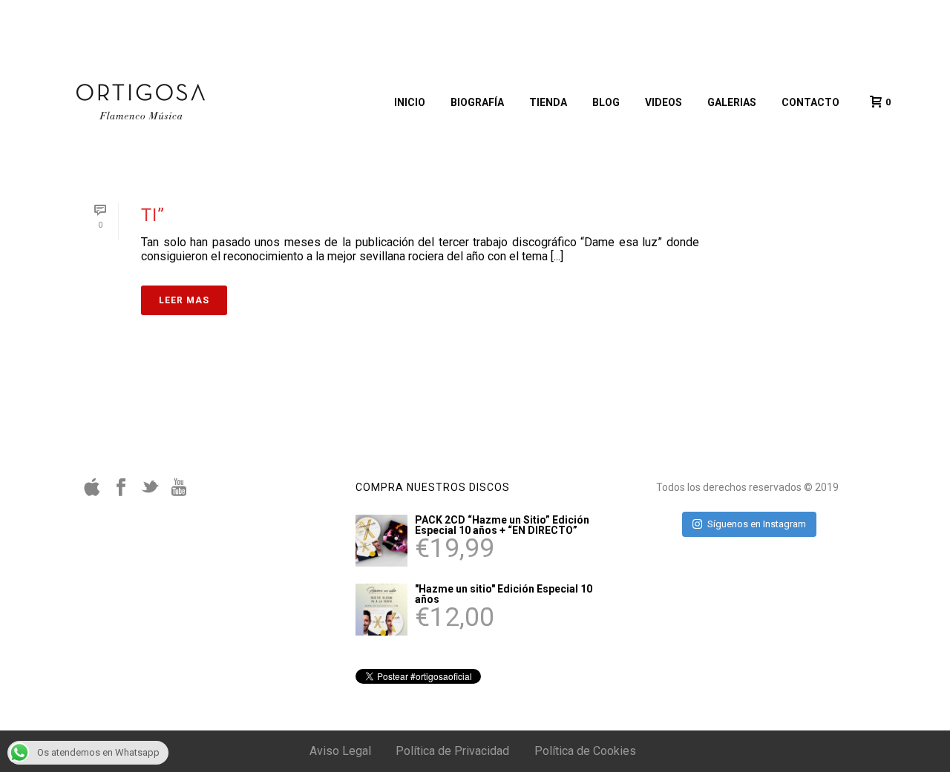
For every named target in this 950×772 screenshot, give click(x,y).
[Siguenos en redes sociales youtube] (179, 492)
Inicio (409, 102)
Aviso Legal (340, 751)
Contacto (810, 102)
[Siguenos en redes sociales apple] (92, 492)
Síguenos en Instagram (756, 523)
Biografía (477, 102)
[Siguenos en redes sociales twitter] (150, 492)
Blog (606, 102)
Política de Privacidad (452, 751)
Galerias (731, 102)
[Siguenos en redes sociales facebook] (121, 492)
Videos (663, 102)
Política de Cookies (585, 751)
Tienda (548, 102)
